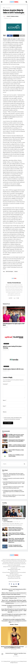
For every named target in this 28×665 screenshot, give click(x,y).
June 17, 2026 (16, 521)
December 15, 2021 (7, 18)
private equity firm (16, 45)
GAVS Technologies (9, 271)
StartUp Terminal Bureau (12, 16)
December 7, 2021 (6, 349)
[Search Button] (24, 464)
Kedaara (15, 271)
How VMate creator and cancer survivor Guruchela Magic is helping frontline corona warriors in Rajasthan (16, 436)
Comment (5, 384)
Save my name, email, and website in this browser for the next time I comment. (13, 418)
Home (4, 7)
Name (4, 400)
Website (4, 411)
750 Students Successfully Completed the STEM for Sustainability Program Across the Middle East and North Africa (13, 491)
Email (4, 406)
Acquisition (8, 7)
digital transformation (10, 117)
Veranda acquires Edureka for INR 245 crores (13, 369)
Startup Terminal (7, 661)
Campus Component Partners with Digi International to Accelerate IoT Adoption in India (16, 534)
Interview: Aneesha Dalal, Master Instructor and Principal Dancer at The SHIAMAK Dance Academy (12, 647)
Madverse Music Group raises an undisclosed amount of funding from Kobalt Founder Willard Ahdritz (15, 529)
